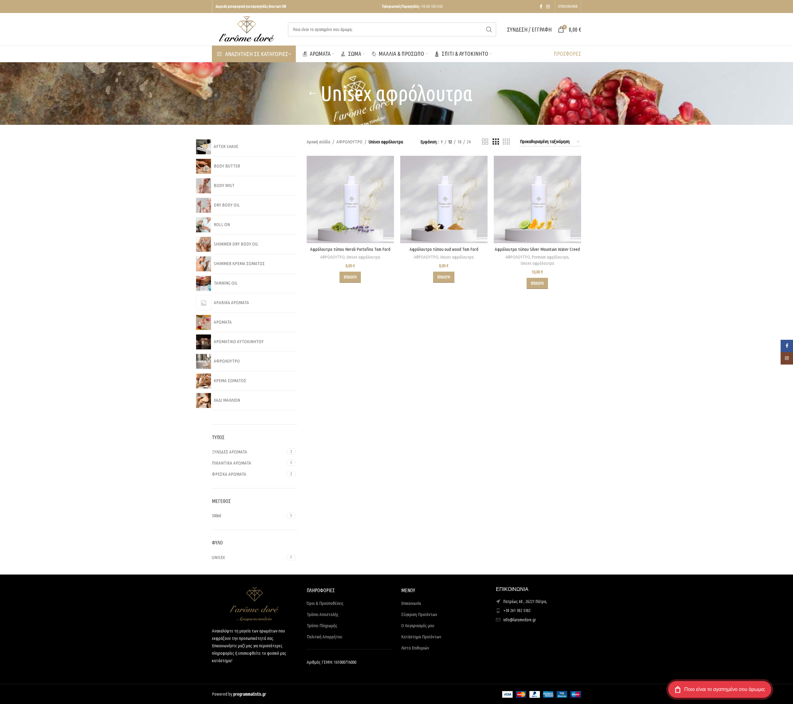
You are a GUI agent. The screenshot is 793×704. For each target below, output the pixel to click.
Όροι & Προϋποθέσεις (325, 603)
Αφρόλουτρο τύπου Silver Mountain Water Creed (537, 249)
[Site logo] (247, 28)
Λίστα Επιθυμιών (415, 647)
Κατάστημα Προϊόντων (421, 636)
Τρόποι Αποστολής (323, 614)
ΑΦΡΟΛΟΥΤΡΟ (349, 141)
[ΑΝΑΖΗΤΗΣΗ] (489, 29)
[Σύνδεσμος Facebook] (541, 6)
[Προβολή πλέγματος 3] (496, 142)
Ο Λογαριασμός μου (417, 625)
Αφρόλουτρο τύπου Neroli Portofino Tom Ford (350, 249)
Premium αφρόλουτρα (550, 257)
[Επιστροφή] (313, 93)
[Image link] (254, 603)
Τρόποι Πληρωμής (322, 625)
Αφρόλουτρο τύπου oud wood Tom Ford (444, 249)
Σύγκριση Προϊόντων (419, 614)
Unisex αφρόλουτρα (363, 257)
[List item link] (538, 610)
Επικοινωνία (411, 603)
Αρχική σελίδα (318, 141)
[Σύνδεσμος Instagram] (548, 6)
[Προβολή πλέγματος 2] (485, 142)
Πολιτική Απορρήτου (324, 636)
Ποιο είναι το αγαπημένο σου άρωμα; (724, 689)
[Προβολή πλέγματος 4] (506, 142)
